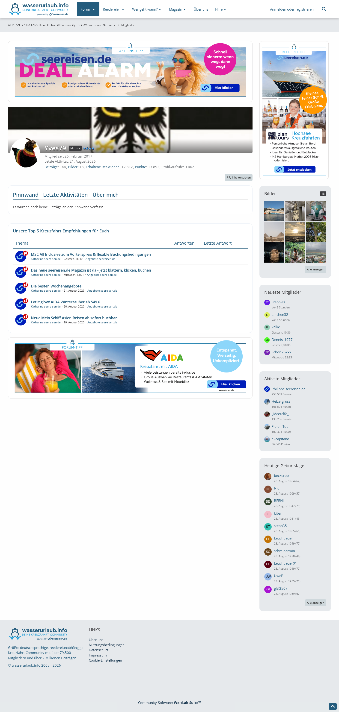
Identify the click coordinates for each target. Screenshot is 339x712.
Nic (276, 488)
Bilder (72, 166)
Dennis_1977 (282, 339)
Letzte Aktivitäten (65, 194)
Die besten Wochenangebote (56, 286)
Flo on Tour (281, 426)
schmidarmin (284, 550)
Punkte (140, 166)
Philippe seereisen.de (288, 389)
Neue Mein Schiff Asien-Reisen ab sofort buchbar (74, 317)
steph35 (280, 525)
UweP (278, 575)
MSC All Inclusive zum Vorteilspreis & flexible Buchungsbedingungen (91, 254)
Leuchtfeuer (283, 538)
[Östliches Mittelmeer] (274, 210)
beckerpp (281, 475)
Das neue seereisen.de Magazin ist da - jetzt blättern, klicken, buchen (91, 270)
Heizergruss (281, 401)
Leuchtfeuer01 (285, 563)
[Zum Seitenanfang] (333, 706)
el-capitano (280, 439)
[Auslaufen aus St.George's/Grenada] (274, 252)
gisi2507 (281, 588)
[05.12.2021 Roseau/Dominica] (316, 252)
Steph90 (278, 302)
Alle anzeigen (315, 269)
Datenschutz (98, 650)
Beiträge (51, 166)
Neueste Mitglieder (282, 292)
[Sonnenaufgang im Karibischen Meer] (295, 231)
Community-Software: (169, 702)
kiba (277, 513)
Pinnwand (26, 194)
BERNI (279, 500)
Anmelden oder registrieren (292, 9)
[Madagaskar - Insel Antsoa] (295, 252)
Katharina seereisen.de (46, 259)
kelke (276, 327)
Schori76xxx (281, 352)
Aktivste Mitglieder (282, 378)
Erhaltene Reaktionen (102, 166)
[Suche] (324, 9)
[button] (239, 177)
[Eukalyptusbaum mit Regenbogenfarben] (316, 231)
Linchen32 (280, 314)
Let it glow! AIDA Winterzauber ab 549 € (65, 302)
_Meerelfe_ (280, 413)
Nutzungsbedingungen (107, 644)
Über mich (105, 194)
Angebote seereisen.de (100, 259)
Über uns (96, 639)
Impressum (98, 655)
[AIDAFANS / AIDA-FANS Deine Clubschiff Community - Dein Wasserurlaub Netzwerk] (39, 10)
